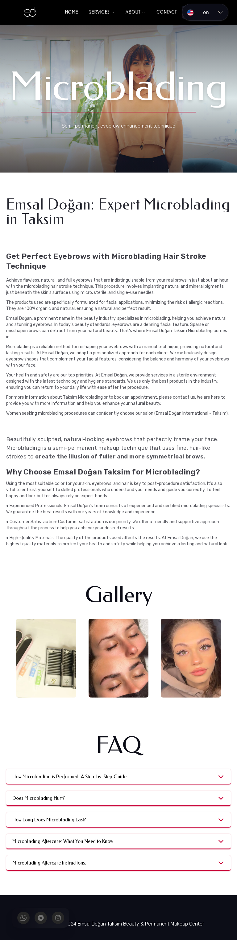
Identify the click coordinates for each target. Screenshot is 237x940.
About (133, 12)
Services (99, 12)
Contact (166, 12)
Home (71, 12)
